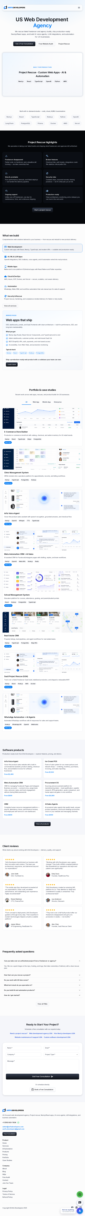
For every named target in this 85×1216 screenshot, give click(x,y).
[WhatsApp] (80, 1194)
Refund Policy (7, 1197)
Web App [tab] (36, 402)
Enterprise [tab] (58, 402)
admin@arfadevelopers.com (12, 1127)
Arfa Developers (17, 1208)
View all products (42, 824)
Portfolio (5, 1157)
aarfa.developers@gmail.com (13, 1129)
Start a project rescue (42, 210)
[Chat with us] (80, 1202)
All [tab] (26, 402)
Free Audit (6, 1177)
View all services (10, 306)
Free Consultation (9, 1134)
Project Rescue (64, 44)
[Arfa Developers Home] (14, 7)
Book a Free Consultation (44, 1090)
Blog (4, 1171)
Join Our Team (7, 1183)
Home (4, 1143)
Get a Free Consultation (24, 44)
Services (5, 1146)
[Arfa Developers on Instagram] (81, 1207)
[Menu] (79, 7)
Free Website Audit (46, 44)
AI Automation (7, 1149)
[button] (42, 248)
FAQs (4, 1174)
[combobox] (61, 1055)
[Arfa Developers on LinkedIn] (76, 1207)
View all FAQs (42, 1004)
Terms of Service (8, 1194)
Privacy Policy (7, 1191)
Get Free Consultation (41, 1076)
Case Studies (7, 1160)
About (4, 1168)
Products (5, 1152)
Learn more (12, 364)
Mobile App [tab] (46, 402)
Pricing (4, 1154)
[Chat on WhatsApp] (18, 1122)
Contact (5, 1180)
